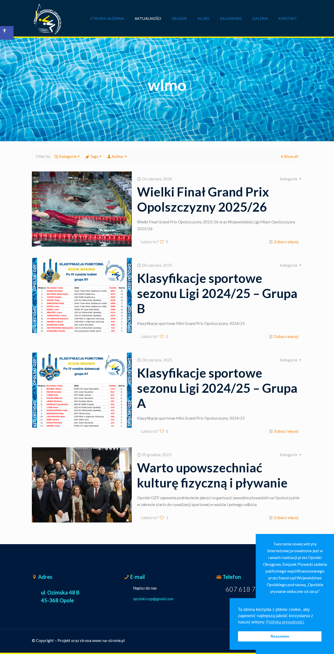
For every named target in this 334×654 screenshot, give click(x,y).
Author (118, 156)
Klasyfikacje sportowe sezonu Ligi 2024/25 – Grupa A (217, 388)
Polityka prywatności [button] (285, 622)
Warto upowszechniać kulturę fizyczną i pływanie (212, 475)
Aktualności (167, 98)
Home (142, 98)
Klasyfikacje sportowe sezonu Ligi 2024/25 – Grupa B (217, 293)
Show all (291, 156)
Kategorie (68, 156)
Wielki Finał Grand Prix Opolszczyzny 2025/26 (203, 199)
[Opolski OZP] (47, 18)
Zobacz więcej (286, 241)
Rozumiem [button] (280, 636)
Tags (94, 156)
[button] (7, 33)
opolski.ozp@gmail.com (153, 598)
